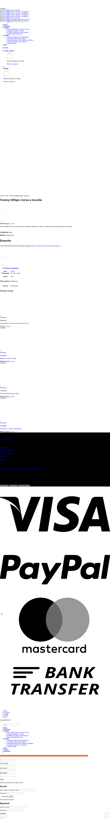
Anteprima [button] (3, 317)
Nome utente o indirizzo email (9, 790)
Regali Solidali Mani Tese (15, 737)
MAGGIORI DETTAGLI (7, 439)
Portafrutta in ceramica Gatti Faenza (11, 428)
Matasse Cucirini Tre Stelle (8, 358)
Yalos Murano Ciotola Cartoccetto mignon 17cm (14, 323)
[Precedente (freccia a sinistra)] (0, 818)
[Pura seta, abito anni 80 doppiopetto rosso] (7, 211)
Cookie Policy (14, 485)
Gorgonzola (56, 246)
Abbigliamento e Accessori (33, 246)
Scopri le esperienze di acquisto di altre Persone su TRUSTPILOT (21, 469)
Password (3, 793)
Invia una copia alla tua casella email (11, 782)
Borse (44, 246)
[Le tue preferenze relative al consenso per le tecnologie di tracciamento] (1, 614)
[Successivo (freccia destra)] (2, 818)
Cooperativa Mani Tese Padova (16, 742)
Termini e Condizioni (6, 453)
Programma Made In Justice (15, 734)
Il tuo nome (3, 768)
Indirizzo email (5, 807)
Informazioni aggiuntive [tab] (11, 268)
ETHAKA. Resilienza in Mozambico (18, 735)
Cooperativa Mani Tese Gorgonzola (17, 740)
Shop (6, 196)
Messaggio (3, 773)
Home (2, 196)
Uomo (48, 246)
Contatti (2, 456)
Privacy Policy (5, 485)
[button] (55, 316)
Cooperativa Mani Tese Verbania (17, 745)
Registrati (3, 813)
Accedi (11, 796)
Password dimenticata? (7, 799)
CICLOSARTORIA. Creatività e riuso (18, 732)
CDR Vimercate (11, 746)
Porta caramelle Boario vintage (9, 393)
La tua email (4, 763)
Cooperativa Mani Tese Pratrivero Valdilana (20, 743)
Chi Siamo (6, 712)
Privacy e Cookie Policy (7, 451)
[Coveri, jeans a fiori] (7, 220)
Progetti (5, 714)
